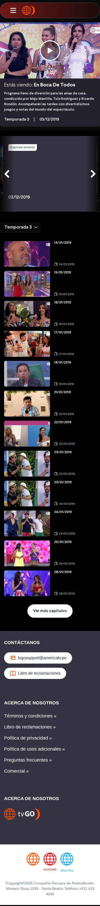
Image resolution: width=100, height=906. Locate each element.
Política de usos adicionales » (34, 749)
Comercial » (16, 771)
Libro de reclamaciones (39, 673)
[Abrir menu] (13, 10)
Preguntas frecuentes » (28, 760)
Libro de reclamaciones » (30, 727)
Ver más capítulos (50, 611)
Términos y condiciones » (30, 715)
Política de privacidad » (28, 738)
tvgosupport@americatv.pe (42, 658)
